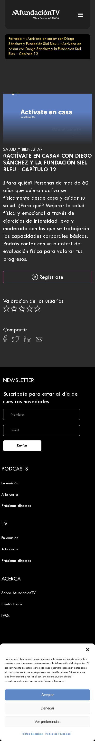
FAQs (5, 615)
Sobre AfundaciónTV (18, 593)
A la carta (9, 494)
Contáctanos (11, 604)
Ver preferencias (48, 721)
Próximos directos (16, 506)
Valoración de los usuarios (33, 301)
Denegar (47, 708)
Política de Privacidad (58, 734)
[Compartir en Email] (39, 340)
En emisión (9, 483)
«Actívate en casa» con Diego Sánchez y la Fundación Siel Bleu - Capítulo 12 (47, 163)
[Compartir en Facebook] (5, 340)
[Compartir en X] (15, 340)
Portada (15, 39)
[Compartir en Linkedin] (27, 340)
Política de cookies (32, 734)
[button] (87, 649)
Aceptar (47, 695)
